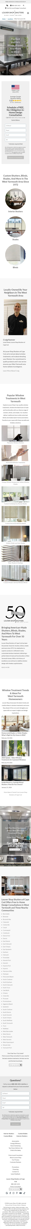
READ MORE (5, 667)
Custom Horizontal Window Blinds (15, 523)
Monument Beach (8, 976)
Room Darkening (15, 1146)
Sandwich (6, 1007)
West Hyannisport (8, 1042)
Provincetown (7, 1001)
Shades (15, 239)
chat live (23, 1084)
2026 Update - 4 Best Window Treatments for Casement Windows (14, 759)
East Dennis (6, 941)
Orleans (5, 993)
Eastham (5, 952)
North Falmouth (8, 985)
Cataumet (6, 922)
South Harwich (7, 1015)
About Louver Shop (15, 1157)
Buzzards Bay (7, 919)
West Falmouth (7, 1037)
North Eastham (7, 982)
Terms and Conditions (18, 151)
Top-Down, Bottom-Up (15, 1148)
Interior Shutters (15, 211)
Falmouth (6, 955)
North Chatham (7, 979)
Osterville (6, 996)
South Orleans (7, 1017)
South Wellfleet (7, 1020)
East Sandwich (7, 949)
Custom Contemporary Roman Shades (15, 504)
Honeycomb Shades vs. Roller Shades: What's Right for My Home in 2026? (14, 734)
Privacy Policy (8, 152)
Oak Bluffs (6, 990)
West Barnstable (8, 1031)
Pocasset (5, 998)
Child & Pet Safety (15, 1150)
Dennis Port (6, 936)
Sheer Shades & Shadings (15, 563)
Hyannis (5, 968)
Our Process (15, 1160)
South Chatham (7, 1009)
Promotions (15, 1167)
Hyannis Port (7, 966)
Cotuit (5, 927)
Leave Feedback (15, 1174)
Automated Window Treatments (15, 462)
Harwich (5, 963)
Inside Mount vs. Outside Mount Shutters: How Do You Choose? (13, 783)
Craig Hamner (9, 340)
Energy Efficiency (16, 1143)
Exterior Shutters (22, 1136)
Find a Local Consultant (15, 1155)
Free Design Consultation (15, 1)
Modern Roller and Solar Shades (15, 543)
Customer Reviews (15, 1162)
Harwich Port (7, 960)
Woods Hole (6, 1045)
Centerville (6, 925)
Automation (15, 1141)
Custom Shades (22, 1133)
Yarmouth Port (7, 1048)
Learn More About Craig (11, 371)
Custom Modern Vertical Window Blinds (15, 582)
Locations (10, 19)
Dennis (5, 938)
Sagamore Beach (8, 1004)
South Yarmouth (8, 1023)
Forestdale (6, 957)
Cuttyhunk (6, 933)
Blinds (15, 267)
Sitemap (24, 1205)
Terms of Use (8, 1205)
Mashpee (5, 974)
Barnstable (6, 914)
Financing (15, 1169)
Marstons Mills (7, 971)
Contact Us (15, 1171)
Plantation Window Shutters (15, 443)
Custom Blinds (8, 1136)
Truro (4, 1026)
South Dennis (7, 1012)
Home (4, 19)
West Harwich (7, 1039)
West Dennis (7, 1034)
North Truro (6, 987)
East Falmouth (7, 944)
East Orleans (7, 946)
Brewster (5, 916)
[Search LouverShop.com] (21, 849)
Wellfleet (5, 1028)
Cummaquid (6, 930)
